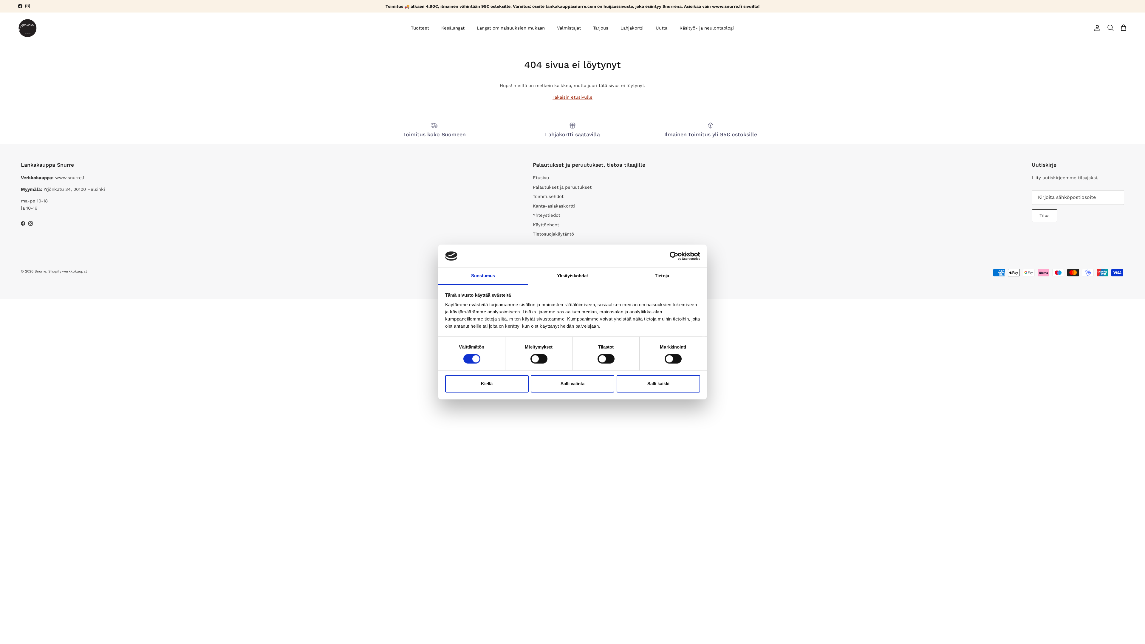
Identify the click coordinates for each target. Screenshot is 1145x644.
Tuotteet (420, 28)
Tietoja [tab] (662, 275)
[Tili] (1096, 28)
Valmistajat (569, 28)
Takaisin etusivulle (572, 97)
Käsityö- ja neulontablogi (707, 28)
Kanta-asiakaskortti (554, 206)
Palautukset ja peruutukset (562, 187)
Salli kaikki (658, 383)
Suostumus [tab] (483, 275)
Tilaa (1044, 215)
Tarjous (600, 28)
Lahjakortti (632, 28)
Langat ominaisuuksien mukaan (511, 28)
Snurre (40, 271)
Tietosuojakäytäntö (553, 234)
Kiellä (487, 383)
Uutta (661, 28)
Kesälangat (453, 28)
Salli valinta (572, 383)
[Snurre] (27, 28)
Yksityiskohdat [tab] (572, 275)
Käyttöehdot (546, 224)
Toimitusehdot (548, 196)
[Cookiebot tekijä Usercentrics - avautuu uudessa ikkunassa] (674, 256)
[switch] (538, 359)
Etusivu (541, 177)
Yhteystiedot (546, 215)
